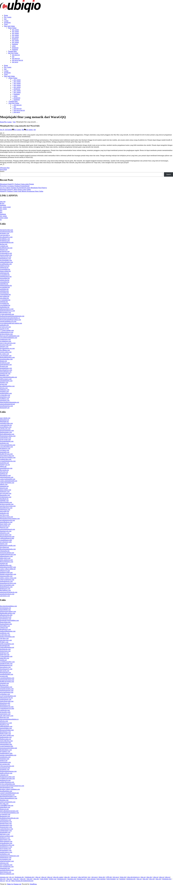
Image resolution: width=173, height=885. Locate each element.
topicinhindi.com (5, 609)
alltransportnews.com (6, 309)
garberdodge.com (5, 438)
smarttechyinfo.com (6, 663)
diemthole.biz (4, 499)
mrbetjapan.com (5, 509)
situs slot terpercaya (133, 877)
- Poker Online (12, 78)
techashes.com (4, 233)
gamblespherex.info (6, 753)
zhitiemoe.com (4, 390)
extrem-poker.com (5, 352)
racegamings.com (5, 859)
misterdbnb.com (5, 807)
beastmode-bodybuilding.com (9, 620)
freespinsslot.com (5, 672)
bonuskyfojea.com (6, 823)
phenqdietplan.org (5, 372)
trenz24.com (4, 488)
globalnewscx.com (6, 723)
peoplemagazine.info (6, 231)
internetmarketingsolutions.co (9, 719)
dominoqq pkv (19, 877)
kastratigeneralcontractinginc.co (10, 318)
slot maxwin (16, 55)
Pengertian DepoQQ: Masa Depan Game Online (15, 189)
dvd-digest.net (4, 547)
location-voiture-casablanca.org (10, 789)
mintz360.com (4, 658)
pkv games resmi (5, 207)
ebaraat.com (4, 249)
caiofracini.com (5, 710)
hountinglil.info (5, 645)
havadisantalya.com (6, 237)
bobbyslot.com (4, 654)
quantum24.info (5, 768)
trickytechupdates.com (7, 585)
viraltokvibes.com (5, 459)
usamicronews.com (6, 852)
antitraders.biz (4, 325)
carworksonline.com (6, 446)
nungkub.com (4, 391)
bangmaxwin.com (5, 531)
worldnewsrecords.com (7, 778)
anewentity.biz (4, 511)
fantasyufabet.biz (5, 271)
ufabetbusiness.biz (6, 276)
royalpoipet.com (5, 814)
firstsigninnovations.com (7, 436)
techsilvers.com (5, 363)
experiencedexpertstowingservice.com (12, 786)
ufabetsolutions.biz (6, 285)
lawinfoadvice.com (6, 370)
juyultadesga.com (5, 341)
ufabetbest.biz (4, 291)
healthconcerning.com (7, 681)
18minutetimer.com (6, 687)
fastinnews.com (5, 838)
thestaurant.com (5, 816)
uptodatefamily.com (6, 381)
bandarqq (15, 44)
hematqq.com (81, 879)
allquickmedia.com (6, 502)
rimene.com (3, 543)
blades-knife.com (5, 733)
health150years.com (6, 454)
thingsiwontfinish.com (7, 874)
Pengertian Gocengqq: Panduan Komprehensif (14, 186)
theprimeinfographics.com (8, 796)
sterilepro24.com (5, 780)
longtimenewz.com (6, 847)
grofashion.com (5, 854)
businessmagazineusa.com (8, 771)
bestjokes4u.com (5, 649)
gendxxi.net (3, 760)
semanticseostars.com (7, 688)
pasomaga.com (4, 400)
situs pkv (67, 877)
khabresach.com (5, 588)
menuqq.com (4, 877)
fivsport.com (4, 366)
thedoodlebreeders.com (7, 357)
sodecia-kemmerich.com (7, 802)
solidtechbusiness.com (7, 782)
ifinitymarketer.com (6, 841)
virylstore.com (4, 450)
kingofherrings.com (6, 508)
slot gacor (15, 62)
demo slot (102, 877)
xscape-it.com (4, 328)
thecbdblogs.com (5, 590)
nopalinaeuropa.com (6, 406)
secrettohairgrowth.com (7, 520)
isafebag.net (4, 473)
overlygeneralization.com (8, 696)
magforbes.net (4, 463)
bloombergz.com (5, 475)
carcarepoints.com (5, 355)
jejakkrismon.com (5, 497)
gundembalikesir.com (6, 242)
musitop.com (4, 382)
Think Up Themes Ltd (14, 884)
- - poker (14, 96)
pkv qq (11, 877)
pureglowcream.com (6, 517)
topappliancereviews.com (8, 583)
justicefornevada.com (6, 701)
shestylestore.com (5, 872)
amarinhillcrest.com (6, 468)
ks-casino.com (4, 354)
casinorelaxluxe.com (6, 829)
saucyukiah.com (5, 418)
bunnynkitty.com (5, 524)
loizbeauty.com (5, 491)
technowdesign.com (6, 334)
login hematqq (111, 879)
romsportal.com (5, 868)
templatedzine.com (6, 368)
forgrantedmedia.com (6, 441)
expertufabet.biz (5, 269)
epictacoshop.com (5, 535)
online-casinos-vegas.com (8, 578)
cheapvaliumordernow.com (8, 798)
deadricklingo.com (6, 750)
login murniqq (101, 879)
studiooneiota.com (6, 737)
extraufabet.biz (4, 282)
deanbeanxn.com (5, 629)
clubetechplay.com (6, 830)
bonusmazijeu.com (6, 821)
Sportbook (7, 22)
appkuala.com (4, 513)
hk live (2, 203)
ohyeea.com (4, 388)
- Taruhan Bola (13, 101)
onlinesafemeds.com (6, 262)
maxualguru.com (5, 667)
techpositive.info (5, 712)
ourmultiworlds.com (6, 423)
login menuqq (91, 879)
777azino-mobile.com (7, 330)
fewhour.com (4, 685)
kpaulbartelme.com (6, 791)
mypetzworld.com (5, 345)
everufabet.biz (4, 303)
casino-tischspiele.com (7, 482)
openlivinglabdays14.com (8, 321)
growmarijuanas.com (6, 692)
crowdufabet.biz (5, 305)
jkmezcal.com (4, 809)
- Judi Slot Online (13, 103)
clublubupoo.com (5, 820)
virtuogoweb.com (5, 257)
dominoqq (15, 39)
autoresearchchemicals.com (8, 592)
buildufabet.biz (4, 307)
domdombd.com (5, 832)
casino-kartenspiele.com (7, 479)
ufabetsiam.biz (4, 273)
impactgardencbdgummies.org (9, 402)
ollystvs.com (4, 721)
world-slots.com (5, 635)
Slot (5, 19)
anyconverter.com (5, 493)
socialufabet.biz (5, 287)
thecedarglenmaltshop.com (8, 606)
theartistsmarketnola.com (8, 549)
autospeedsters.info (6, 744)
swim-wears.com (5, 439)
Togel (6, 24)
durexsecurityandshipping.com (9, 336)
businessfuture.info (6, 624)
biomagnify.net (4, 407)
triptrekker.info (4, 759)
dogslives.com (4, 724)
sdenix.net (3, 466)
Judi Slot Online (13, 53)
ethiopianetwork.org (6, 697)
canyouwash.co (5, 235)
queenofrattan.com (6, 728)
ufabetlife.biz (4, 284)
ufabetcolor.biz (4, 280)
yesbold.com (4, 246)
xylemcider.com (5, 395)
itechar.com (3, 244)
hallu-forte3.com (5, 558)
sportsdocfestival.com (7, 870)
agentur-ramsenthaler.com (8, 755)
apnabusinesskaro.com (7, 594)
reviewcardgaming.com (7, 784)
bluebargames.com (6, 432)
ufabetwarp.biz (4, 266)
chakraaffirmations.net (7, 647)
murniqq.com (72, 879)
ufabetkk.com (4, 500)
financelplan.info (5, 622)
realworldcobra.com (6, 741)
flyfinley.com (4, 642)
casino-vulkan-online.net (8, 569)
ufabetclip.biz (4, 267)
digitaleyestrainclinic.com (8, 574)
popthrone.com (5, 633)
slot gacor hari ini (17, 60)
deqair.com (3, 361)
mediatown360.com (6, 572)
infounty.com (4, 346)
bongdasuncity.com (6, 669)
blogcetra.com (4, 717)
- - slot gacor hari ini (18, 110)
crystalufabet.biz (5, 300)
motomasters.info (5, 762)
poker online (4, 218)
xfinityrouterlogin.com (7, 579)
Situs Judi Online (9, 26)
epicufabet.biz (4, 298)
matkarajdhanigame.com (7, 631)
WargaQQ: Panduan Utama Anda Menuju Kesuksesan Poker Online (21, 191)
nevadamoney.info (6, 542)
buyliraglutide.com (6, 260)
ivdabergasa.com (5, 339)
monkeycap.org (5, 464)
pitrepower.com (5, 570)
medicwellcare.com (6, 773)
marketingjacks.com (6, 581)
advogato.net (4, 472)
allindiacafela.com (5, 565)
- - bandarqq (16, 94)
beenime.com (4, 800)
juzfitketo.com (4, 398)
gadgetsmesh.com (5, 699)
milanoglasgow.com (6, 556)
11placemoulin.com (6, 656)
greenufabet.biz (5, 278)
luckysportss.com (5, 848)
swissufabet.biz (5, 275)
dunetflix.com (4, 375)
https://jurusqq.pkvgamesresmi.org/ (22, 881)
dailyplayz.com (5, 834)
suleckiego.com (5, 596)
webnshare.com (5, 694)
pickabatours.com (5, 618)
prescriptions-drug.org (7, 455)
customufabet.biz (5, 294)
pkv (1, 210)
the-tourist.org (4, 470)
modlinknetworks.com (7, 845)
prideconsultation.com (7, 644)
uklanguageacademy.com (8, 611)
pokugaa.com (4, 863)
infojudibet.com (5, 626)
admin (10, 129)
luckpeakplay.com (5, 850)
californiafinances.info (7, 538)
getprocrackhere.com (6, 836)
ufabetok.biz (4, 301)
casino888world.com (6, 805)
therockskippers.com (6, 561)
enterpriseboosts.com (6, 477)
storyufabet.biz (4, 296)
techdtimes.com (5, 239)
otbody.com (3, 484)
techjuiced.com (5, 251)
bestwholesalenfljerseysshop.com (10, 319)
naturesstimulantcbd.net (7, 404)
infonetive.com (4, 533)
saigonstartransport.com (7, 529)
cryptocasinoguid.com (7, 314)
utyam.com (3, 384)
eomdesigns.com (5, 757)
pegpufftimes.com (5, 427)
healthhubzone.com (6, 248)
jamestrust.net (4, 486)
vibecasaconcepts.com (7, 766)
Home (6, 15)
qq (1, 219)
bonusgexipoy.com (6, 827)
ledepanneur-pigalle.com (8, 545)
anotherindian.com (6, 393)
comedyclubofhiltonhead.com (9, 793)
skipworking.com (5, 490)
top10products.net (5, 617)
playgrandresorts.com (7, 866)
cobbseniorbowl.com (6, 332)
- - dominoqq (16, 89)
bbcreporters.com (5, 312)
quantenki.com (4, 769)
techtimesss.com (5, 448)
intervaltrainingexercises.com (9, 811)
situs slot (2, 201)
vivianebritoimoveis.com (8, 461)
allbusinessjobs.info (6, 615)
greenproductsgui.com (7, 680)
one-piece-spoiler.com (7, 735)
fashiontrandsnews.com (7, 310)
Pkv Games (7, 17)
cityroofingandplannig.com (8, 337)
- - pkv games (16, 80)
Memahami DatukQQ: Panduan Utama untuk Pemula (17, 184)
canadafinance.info (6, 540)
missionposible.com (6, 576)
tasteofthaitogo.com (6, 522)
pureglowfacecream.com (8, 506)
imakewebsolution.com (7, 636)
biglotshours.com (5, 258)
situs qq (37, 877)
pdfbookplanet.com (6, 726)
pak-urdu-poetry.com (6, 715)
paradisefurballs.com (6, 674)
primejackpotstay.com (7, 861)
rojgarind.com (4, 683)
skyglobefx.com (5, 751)
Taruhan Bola (12, 51)
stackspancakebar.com (7, 552)
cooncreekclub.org (6, 425)
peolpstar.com (4, 443)
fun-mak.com (4, 803)
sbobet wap (52, 879)
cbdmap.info (4, 627)
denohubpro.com (5, 732)
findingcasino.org (5, 739)
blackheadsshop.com (6, 787)
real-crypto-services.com (7, 343)
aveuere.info (4, 676)
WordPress (33, 884)
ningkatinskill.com (6, 364)
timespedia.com (5, 495)
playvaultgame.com (6, 865)
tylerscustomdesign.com (7, 445)
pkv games (15, 30)
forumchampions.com (7, 430)
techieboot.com (5, 240)
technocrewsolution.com (7, 457)
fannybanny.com (5, 839)
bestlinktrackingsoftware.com (9, 818)
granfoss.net (4, 563)
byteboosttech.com (6, 253)
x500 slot (109, 877)
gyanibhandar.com (6, 264)
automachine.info (5, 742)
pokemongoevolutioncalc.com (9, 856)
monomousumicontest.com (8, 748)
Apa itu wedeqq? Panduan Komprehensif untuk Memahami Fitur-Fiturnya (23, 188)
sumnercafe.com (5, 373)
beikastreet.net (4, 420)
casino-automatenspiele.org (8, 481)
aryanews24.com (5, 327)
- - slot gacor (16, 112)
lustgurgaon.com (5, 651)
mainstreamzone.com (6, 690)
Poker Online (12, 28)
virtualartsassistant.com (7, 794)
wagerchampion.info (6, 746)
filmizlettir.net (4, 421)
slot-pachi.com (4, 671)
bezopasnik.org (5, 526)
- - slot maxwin (17, 105)
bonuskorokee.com (6, 825)
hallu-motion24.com (6, 560)
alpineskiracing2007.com (8, 567)
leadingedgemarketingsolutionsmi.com (12, 316)
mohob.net (3, 660)
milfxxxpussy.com (6, 379)
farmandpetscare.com (6, 706)
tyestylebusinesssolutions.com (9, 812)
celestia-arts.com (5, 429)
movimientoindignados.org (8, 377)
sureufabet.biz (4, 293)
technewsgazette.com (6, 504)
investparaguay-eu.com (7, 348)
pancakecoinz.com (6, 640)
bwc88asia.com (5, 350)
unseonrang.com (5, 714)
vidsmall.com (4, 775)
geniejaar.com (4, 653)
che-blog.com (4, 638)
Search (2, 171)
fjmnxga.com (4, 527)
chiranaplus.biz (5, 551)
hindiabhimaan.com (6, 587)
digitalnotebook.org (6, 665)
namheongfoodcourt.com (8, 554)
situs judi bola (82, 877)
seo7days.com (4, 515)
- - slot (14, 107)
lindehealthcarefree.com (7, 613)
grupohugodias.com (6, 359)
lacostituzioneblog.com (7, 386)
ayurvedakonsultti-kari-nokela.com (11, 323)
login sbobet (44, 879)
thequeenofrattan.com (7, 730)
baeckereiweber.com (6, 230)
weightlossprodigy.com (7, 662)
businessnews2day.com (7, 777)
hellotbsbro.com (5, 705)
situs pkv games (58, 877)
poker (14, 46)
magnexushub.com (6, 255)
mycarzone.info (5, 764)
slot (13, 56)
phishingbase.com (5, 857)
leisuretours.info (5, 703)
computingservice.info (7, 708)
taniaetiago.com (5, 397)
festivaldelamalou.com (7, 434)
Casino (6, 21)
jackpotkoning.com (6, 843)
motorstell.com (4, 452)
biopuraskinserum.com (7, 536)
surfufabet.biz (4, 289)
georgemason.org (5, 608)
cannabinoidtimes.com (7, 678)
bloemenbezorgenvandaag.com (10, 518)
